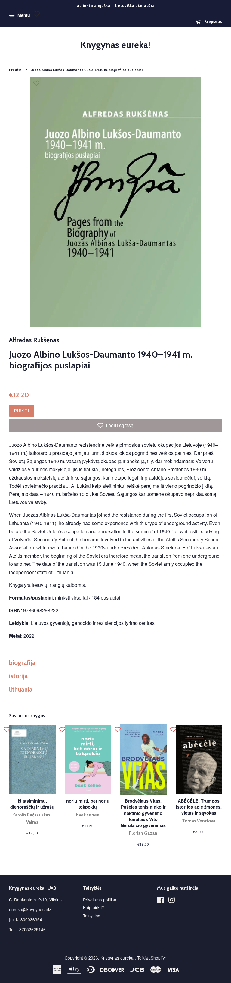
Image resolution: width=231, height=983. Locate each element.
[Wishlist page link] (37, 14)
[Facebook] (160, 901)
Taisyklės (91, 916)
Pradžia (15, 69)
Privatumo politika (99, 900)
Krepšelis (212, 21)
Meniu (23, 15)
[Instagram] (171, 901)
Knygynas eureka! (115, 44)
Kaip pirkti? (93, 907)
